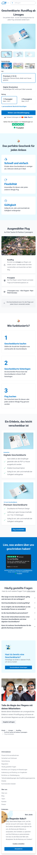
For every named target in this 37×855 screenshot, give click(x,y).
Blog (2, 796)
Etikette (3, 781)
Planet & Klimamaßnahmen (10, 755)
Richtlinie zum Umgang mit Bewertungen (14, 769)
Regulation (4, 764)
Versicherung (5, 761)
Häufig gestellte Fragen (8, 767)
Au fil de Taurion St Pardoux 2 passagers (15, 732)
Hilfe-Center (31, 591)
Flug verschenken (18, 530)
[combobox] (23, 3)
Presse (3, 804)
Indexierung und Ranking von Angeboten (14, 772)
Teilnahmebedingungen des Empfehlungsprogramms (18, 778)
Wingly (3, 730)
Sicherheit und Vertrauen (9, 758)
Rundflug (18, 730)
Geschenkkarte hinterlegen (18, 667)
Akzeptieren (18, 849)
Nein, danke (29, 814)
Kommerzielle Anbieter (8, 784)
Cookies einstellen (18, 844)
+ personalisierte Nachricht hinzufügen (13, 106)
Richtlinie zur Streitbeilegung (10, 775)
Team (3, 799)
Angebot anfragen (9, 722)
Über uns (4, 793)
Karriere (3, 801)
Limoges (10, 730)
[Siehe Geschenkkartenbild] (6, 54)
